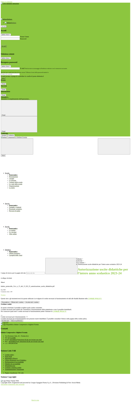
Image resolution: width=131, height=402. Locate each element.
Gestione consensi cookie (13, 367)
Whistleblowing (10, 366)
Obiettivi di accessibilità (12, 364)
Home (80, 259)
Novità (80, 260)
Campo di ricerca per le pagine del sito (13, 273)
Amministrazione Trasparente (14, 369)
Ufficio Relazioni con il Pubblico (15, 360)
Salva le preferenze (16, 321)
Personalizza (5, 302)
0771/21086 (12, 338)
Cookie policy (9, 355)
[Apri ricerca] (114, 146)
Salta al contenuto (6, 2)
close (3, 155)
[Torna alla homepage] (65, 137)
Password (23, 39)
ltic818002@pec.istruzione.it (26, 341)
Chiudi (3, 84)
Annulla (4, 135)
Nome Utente (24, 37)
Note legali (8, 356)
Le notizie (81, 262)
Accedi (4, 26)
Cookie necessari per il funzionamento (13, 317)
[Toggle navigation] (17, 146)
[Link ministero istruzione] (10, 3)
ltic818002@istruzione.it (26, 340)
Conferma (11, 135)
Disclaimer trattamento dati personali (12, 384)
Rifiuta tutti (17, 302)
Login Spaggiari (53, 72)
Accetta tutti (32, 302)
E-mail (22, 68)
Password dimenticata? (8, 42)
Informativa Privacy (11, 358)
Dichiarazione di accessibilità (14, 362)
